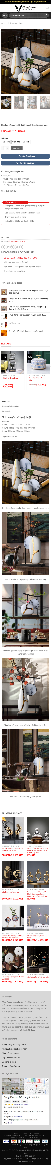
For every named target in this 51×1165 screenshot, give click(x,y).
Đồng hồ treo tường (10, 1053)
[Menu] (3, 8)
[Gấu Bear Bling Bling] (12, 362)
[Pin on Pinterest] (12, 247)
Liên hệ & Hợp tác (34, 1137)
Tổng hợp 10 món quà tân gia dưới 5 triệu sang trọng (28, 300)
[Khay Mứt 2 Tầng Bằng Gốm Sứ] (38, 362)
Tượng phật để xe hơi (11, 1066)
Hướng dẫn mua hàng (18, 1137)
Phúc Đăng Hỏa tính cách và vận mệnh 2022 (27, 315)
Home (3, 23)
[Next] (45, 61)
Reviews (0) (6, 411)
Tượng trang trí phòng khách (14, 1044)
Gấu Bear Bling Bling (10, 378)
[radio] (6, 142)
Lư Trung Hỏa (14, 323)
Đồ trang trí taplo (9, 1062)
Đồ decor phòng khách (15, 23)
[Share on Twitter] (8, 247)
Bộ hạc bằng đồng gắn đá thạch (36, 936)
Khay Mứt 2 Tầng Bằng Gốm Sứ (37, 379)
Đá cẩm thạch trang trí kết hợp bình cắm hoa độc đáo (13, 936)
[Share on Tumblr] (21, 247)
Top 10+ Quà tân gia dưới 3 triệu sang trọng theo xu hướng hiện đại (27, 308)
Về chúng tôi (16, 1134)
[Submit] (46, 15)
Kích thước (4, 138)
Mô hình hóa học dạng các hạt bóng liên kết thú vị (13, 849)
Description (6, 401)
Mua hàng (16, 148)
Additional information (10, 406)
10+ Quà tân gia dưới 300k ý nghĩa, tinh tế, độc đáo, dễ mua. (28, 291)
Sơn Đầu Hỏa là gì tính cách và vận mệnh (26, 331)
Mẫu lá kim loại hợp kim (10, 892)
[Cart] (47, 8)
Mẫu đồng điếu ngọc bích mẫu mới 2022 (13, 978)
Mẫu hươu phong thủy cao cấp (38, 977)
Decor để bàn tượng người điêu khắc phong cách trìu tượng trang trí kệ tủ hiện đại (37, 894)
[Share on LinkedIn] (17, 247)
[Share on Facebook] (3, 247)
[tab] (25, 401)
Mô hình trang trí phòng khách (14, 1049)
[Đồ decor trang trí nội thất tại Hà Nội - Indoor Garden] (25, 8)
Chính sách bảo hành (31, 1134)
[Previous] (5, 61)
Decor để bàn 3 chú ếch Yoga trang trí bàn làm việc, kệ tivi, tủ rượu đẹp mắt (37, 850)
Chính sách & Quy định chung (35, 1135)
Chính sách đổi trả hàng (13, 1135)
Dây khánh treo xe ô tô (11, 1057)
